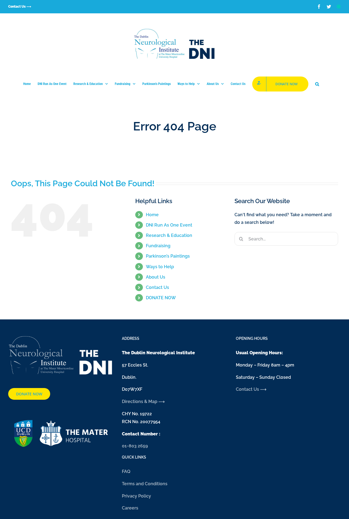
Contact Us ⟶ (251, 389)
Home (152, 214)
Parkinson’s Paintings (168, 256)
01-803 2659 (135, 445)
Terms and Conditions (144, 483)
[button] (317, 83)
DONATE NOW (161, 297)
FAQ (126, 471)
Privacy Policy (136, 496)
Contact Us (157, 287)
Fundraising (158, 245)
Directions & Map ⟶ (144, 401)
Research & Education (169, 235)
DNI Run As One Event (169, 225)
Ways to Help (160, 266)
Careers (130, 508)
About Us (155, 277)
